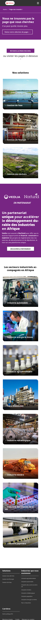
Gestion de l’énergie (20, 128)
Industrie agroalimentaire (20, 360)
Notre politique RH (7, 614)
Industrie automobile (20, 291)
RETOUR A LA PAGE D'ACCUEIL (20, 51)
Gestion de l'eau (20, 94)
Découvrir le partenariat (20, 249)
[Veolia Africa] (10, 3)
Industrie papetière (20, 532)
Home (5, 9)
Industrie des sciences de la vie (20, 498)
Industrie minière (20, 463)
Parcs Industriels (20, 394)
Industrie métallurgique (20, 429)
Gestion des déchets (20, 163)
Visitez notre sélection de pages (16, 32)
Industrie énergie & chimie (20, 326)
